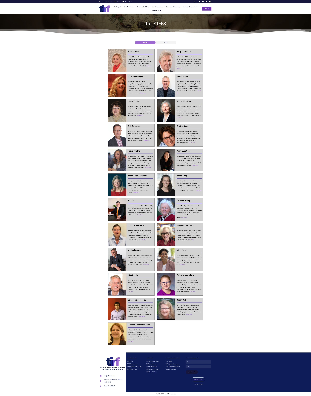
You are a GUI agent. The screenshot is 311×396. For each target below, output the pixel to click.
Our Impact (117, 7)
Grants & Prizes (129, 7)
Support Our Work (143, 7)
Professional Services (173, 7)
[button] (194, 1)
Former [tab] (166, 42)
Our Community (157, 7)
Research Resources (189, 7)
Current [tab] (145, 42)
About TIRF (155, 10)
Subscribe (191, 372)
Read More (148, 66)
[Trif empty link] (200, 1)
